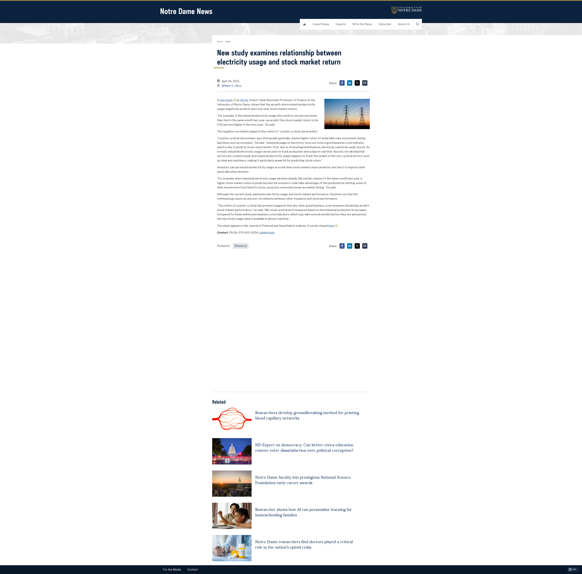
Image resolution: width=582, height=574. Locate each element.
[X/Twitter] (357, 83)
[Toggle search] (417, 24)
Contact (192, 569)
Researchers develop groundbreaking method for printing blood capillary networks (307, 415)
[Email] (364, 83)
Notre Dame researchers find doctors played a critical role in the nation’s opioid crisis (304, 544)
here (331, 225)
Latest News (321, 24)
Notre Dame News (186, 11)
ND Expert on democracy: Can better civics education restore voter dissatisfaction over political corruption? (304, 447)
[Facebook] (342, 83)
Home (219, 41)
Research (241, 245)
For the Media (172, 569)
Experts (341, 24)
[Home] (304, 24)
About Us (404, 24)
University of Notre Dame (407, 10)
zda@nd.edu (266, 232)
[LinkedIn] (349, 83)
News (228, 41)
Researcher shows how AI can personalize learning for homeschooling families (303, 511)
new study (226, 100)
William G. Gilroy (232, 85)
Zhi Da (244, 100)
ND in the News (362, 24)
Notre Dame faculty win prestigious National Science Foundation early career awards (303, 479)
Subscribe (385, 24)
